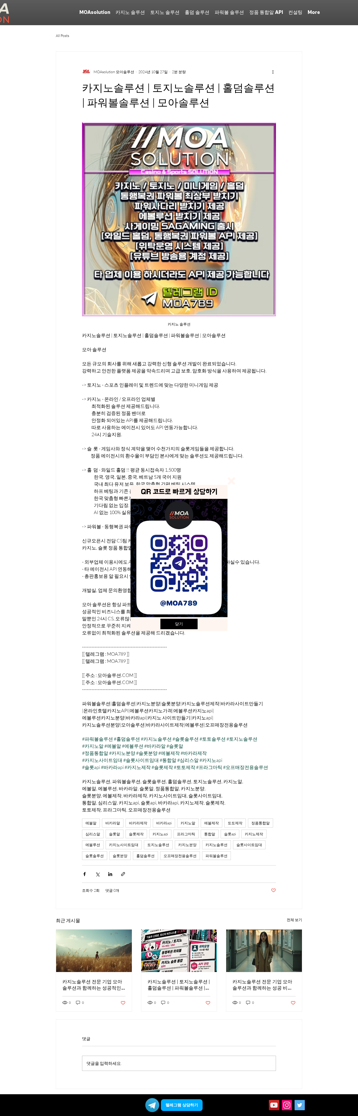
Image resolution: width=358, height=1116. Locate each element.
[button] (231, 481)
